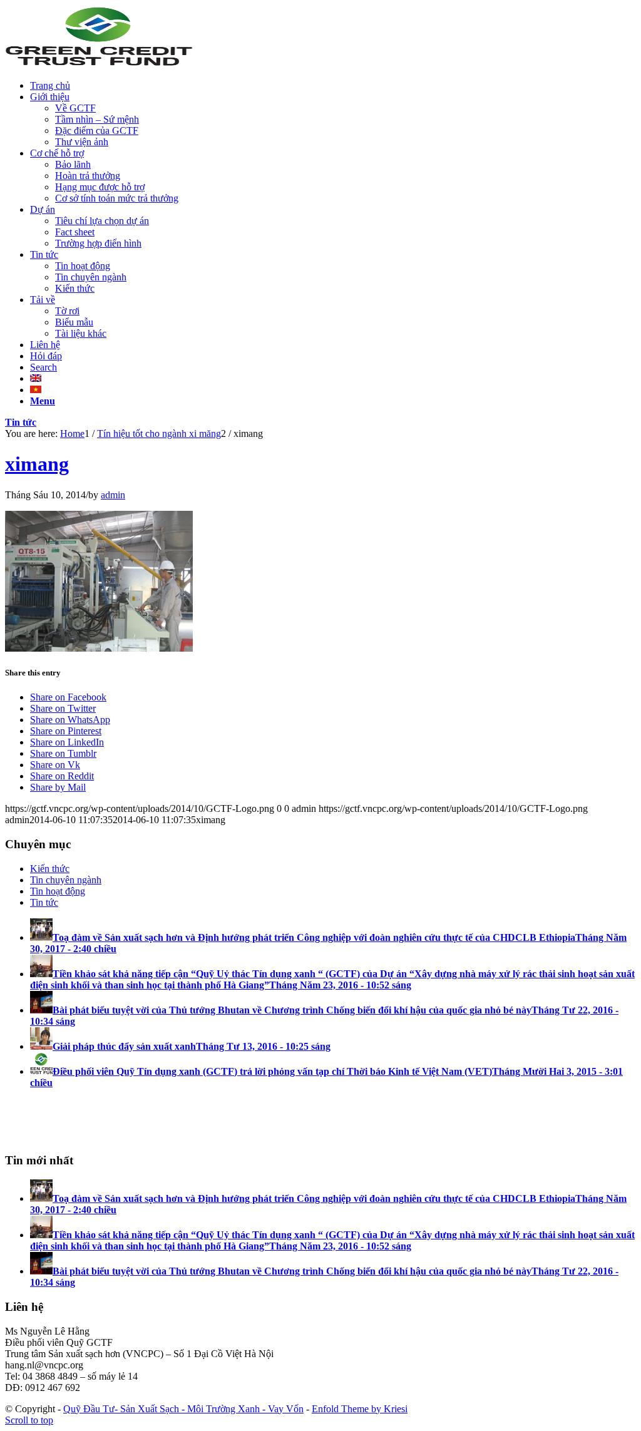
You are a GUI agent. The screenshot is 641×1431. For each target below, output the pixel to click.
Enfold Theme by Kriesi (360, 1408)
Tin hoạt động (57, 891)
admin (113, 495)
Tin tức (20, 422)
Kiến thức (49, 868)
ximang (37, 464)
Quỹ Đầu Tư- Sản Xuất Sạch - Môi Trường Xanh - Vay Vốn (183, 1408)
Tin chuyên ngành (65, 879)
